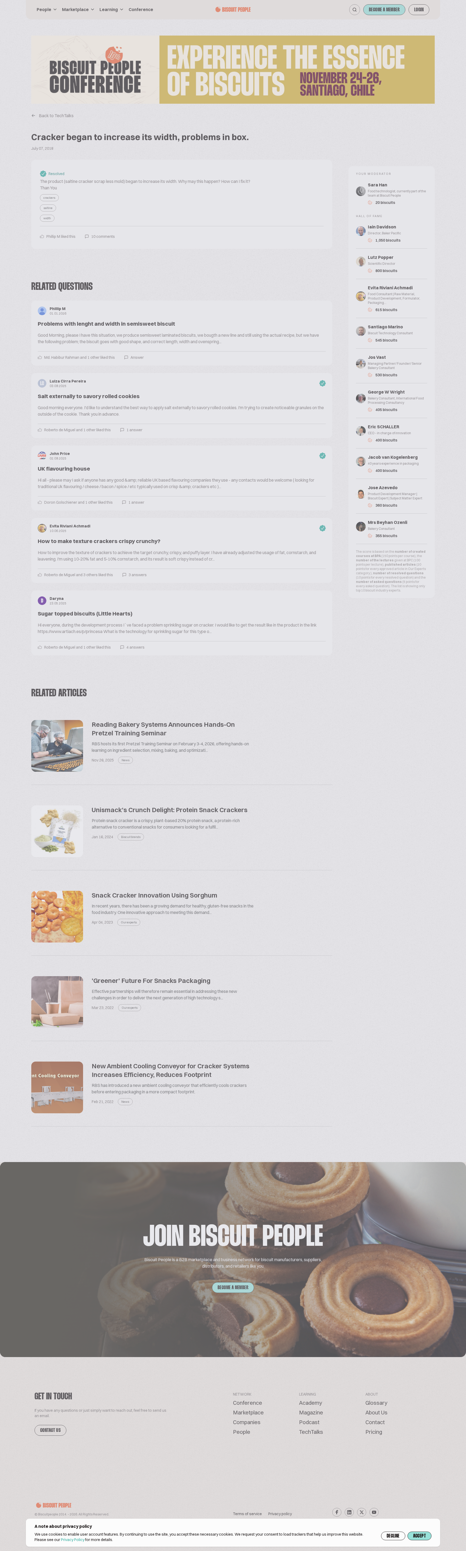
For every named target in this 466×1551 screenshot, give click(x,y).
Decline (393, 1536)
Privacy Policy (72, 1539)
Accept (419, 1536)
